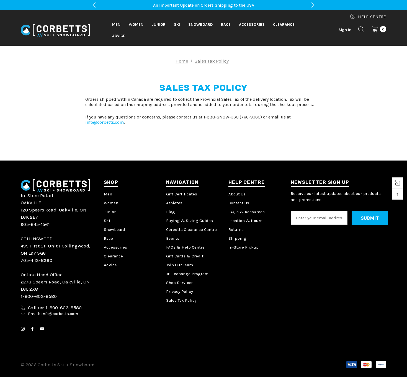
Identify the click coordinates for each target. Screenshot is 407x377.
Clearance (113, 256)
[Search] (361, 30)
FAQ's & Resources (246, 211)
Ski (107, 220)
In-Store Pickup (243, 247)
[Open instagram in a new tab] (24, 328)
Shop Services (180, 282)
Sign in (345, 29)
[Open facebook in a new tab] (33, 328)
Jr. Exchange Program (187, 273)
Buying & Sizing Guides (189, 220)
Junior (110, 211)
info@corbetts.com (104, 122)
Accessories (115, 247)
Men (108, 194)
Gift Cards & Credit (185, 256)
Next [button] (313, 5)
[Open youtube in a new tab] (43, 328)
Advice (110, 264)
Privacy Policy (179, 291)
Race (108, 238)
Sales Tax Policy (181, 300)
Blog (170, 211)
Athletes (174, 202)
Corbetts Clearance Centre (191, 229)
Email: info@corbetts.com (53, 313)
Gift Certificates (181, 194)
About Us (237, 194)
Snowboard (114, 229)
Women (111, 202)
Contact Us (238, 202)
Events (172, 238)
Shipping (237, 238)
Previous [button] (94, 5)
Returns (236, 229)
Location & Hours (245, 220)
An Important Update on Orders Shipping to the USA (203, 5)
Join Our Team (179, 264)
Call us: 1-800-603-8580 (55, 307)
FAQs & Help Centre (185, 247)
